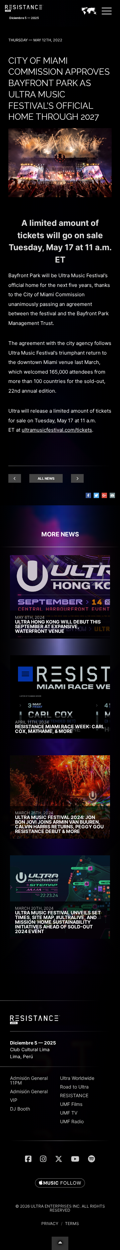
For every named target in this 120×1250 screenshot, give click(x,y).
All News (46, 478)
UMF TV (68, 1113)
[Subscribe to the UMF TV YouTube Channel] (75, 1159)
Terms (72, 1223)
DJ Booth (20, 1109)
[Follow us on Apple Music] (60, 1183)
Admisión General (29, 1091)
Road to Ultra (74, 1087)
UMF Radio (72, 1121)
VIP (13, 1100)
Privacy (49, 1223)
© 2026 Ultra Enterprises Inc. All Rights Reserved (60, 1208)
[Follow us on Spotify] (91, 1159)
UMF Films (71, 1104)
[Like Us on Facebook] (28, 1159)
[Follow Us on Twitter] (59, 1159)
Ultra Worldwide (77, 1078)
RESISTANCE (74, 1095)
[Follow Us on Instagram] (43, 1159)
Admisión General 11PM (29, 1080)
